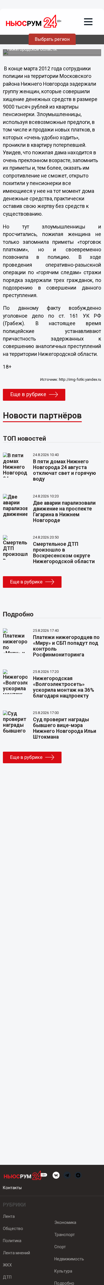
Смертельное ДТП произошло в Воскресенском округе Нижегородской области (64, 552)
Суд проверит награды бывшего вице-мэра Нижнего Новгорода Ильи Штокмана (64, 728)
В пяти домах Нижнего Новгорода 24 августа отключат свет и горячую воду (64, 470)
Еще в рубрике (28, 394)
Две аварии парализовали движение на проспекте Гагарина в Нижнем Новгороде (64, 511)
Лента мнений (16, 1253)
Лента (9, 1216)
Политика (12, 1240)
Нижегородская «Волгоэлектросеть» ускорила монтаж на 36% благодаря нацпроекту (63, 687)
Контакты (12, 1187)
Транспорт (64, 1234)
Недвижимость (69, 1259)
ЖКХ (7, 1265)
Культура (63, 1271)
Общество (13, 1228)
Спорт (60, 1246)
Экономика (65, 1222)
